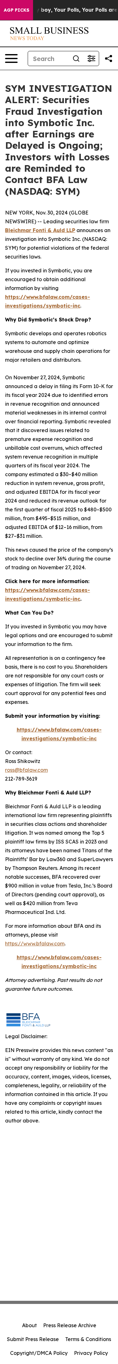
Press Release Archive (69, 1325)
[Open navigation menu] (11, 58)
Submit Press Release (33, 1339)
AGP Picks (16, 10)
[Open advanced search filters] (91, 58)
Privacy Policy (91, 1353)
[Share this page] (108, 58)
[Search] (76, 58)
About (29, 1325)
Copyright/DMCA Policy (39, 1353)
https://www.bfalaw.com (35, 943)
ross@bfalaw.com (26, 770)
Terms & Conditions (88, 1339)
